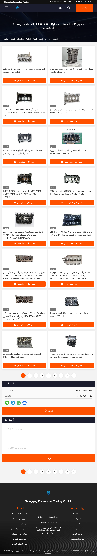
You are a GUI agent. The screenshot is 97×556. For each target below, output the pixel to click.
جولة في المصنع (77, 519)
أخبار (77, 529)
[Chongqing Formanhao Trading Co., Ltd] (18, 8)
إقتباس (84, 8)
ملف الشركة (77, 514)
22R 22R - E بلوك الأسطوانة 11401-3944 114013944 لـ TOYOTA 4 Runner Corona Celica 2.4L (24, 112)
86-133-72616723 (85, 2)
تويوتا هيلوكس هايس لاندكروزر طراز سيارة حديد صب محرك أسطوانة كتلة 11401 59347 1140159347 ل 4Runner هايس (23, 235)
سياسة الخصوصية (77, 539)
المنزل (4, 39)
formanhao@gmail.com (61, 2)
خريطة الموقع (77, 534)
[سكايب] (13, 402)
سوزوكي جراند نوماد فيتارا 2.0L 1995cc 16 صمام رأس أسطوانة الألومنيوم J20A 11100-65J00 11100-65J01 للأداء (24, 316)
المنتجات (12, 39)
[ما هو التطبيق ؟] (18, 402)
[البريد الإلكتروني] (24, 402)
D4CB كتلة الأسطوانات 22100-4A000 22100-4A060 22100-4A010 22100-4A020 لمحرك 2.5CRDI (22, 194)
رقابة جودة (77, 524)
